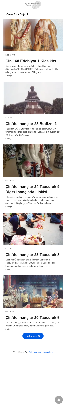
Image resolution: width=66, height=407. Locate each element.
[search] (61, 5)
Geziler (9, 181)
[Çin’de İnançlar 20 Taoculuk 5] (33, 291)
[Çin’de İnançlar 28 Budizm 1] (33, 98)
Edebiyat (10, 55)
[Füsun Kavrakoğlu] (33, 4)
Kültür (9, 118)
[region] (33, 381)
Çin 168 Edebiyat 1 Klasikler (30, 61)
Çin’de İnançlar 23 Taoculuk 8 (32, 254)
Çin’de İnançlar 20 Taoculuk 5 (32, 317)
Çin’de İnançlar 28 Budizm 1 (31, 123)
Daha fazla (31, 336)
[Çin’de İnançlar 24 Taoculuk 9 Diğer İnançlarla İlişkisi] (33, 160)
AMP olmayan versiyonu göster (41, 352)
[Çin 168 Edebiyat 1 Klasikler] (33, 35)
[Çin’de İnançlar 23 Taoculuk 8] (33, 229)
